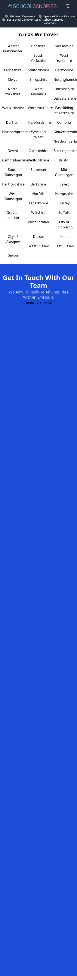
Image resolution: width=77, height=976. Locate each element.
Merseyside (64, 46)
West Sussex (38, 246)
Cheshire (38, 46)
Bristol (64, 160)
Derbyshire (64, 70)
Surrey (64, 203)
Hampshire (64, 193)
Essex (64, 184)
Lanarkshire (38, 203)
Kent (64, 236)
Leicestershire (64, 98)
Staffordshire (38, 70)
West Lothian (38, 222)
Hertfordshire (13, 184)
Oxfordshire (38, 150)
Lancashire (13, 70)
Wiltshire (38, 212)
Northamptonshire (17, 131)
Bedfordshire (38, 160)
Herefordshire (39, 122)
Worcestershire (40, 107)
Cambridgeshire (15, 160)
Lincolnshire (64, 89)
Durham (12, 122)
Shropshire (38, 79)
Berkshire (38, 184)
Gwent (12, 150)
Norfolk (38, 193)
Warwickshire (13, 107)
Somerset (38, 169)
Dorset (38, 236)
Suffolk (64, 212)
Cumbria (64, 122)
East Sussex (64, 246)
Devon (12, 255)
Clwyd (13, 79)
